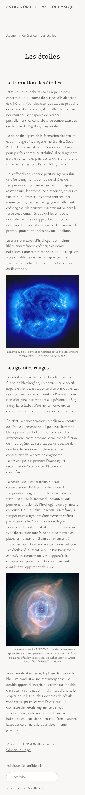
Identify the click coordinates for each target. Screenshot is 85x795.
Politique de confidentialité (26, 765)
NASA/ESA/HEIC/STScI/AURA (42, 661)
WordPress (34, 788)
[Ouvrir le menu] (8, 16)
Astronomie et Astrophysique (41, 6)
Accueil (11, 35)
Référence (29, 35)
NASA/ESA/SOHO (55, 356)
